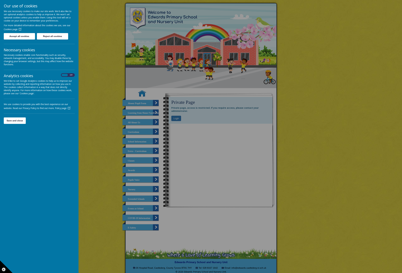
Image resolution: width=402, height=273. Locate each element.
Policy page (61, 108)
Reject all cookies (52, 36)
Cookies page (11, 29)
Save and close (15, 120)
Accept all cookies (19, 36)
